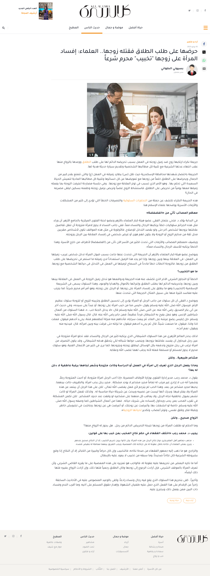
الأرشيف (124, 569)
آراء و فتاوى (192, 42)
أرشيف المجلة (29, 13)
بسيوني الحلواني (172, 68)
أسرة (160, 542)
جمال (126, 547)
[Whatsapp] (204, 60)
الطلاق (86, 162)
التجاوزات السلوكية (135, 200)
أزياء (126, 542)
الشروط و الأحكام (82, 569)
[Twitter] (204, 52)
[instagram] (197, 11)
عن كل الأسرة (154, 569)
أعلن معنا (138, 569)
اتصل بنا (111, 569)
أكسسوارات (122, 552)
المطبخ (74, 27)
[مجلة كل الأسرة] (192, 539)
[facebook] (205, 11)
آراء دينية (189, 501)
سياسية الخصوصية (59, 569)
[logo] (105, 11)
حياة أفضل (136, 27)
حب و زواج (158, 556)
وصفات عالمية (54, 542)
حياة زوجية (174, 501)
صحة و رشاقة (156, 547)
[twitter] (189, 11)
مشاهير (90, 542)
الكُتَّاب (99, 569)
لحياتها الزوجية (132, 410)
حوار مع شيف (55, 547)
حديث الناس (92, 27)
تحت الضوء (88, 547)
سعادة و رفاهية (155, 552)
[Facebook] (204, 44)
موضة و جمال (114, 27)
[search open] (5, 28)
